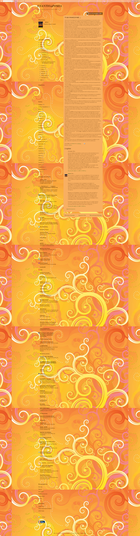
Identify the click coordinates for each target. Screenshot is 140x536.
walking (40, 498)
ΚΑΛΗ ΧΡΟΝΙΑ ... (45, 59)
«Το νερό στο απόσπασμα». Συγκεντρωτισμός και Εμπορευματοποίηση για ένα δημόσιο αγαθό (49, 477)
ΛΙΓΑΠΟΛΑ (42, 390)
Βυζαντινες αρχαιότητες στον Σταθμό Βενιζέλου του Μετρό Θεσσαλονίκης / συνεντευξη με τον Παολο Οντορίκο (48, 381)
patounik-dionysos (44, 291)
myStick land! (43, 282)
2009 (41, 48)
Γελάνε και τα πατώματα (45, 296)
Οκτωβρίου (44, 54)
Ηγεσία (40, 132)
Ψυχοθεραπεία (41, 169)
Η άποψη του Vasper (45, 365)
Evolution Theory (44, 229)
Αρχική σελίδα (82, 215)
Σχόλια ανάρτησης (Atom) (85, 219)
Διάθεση (40, 118)
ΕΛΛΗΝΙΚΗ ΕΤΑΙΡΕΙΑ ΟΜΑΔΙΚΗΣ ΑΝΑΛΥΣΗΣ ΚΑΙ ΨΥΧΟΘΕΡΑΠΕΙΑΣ (48, 362)
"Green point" (43, 179)
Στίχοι (39, 155)
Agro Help (42, 200)
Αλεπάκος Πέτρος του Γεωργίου (48, 322)
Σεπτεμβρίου (44, 56)
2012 (41, 42)
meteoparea (43, 276)
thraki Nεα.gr (43, 308)
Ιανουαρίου (44, 77)
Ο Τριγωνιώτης (43, 413)
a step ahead (41, 496)
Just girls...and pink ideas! (45, 273)
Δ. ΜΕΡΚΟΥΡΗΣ (44, 345)
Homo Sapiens (43, 252)
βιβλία (39, 109)
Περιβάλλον (41, 148)
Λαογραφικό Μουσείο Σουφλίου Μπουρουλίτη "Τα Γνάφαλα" (48, 386)
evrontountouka (44, 232)
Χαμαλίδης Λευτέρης (45, 475)
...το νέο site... (43, 292)
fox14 (41, 240)
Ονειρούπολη (43, 401)
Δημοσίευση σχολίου (70, 209)
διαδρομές (40, 116)
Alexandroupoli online (45, 204)
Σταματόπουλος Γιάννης (46, 456)
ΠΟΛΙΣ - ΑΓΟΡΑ (43, 427)
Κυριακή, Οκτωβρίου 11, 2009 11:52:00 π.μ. (77, 170)
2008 (41, 80)
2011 (41, 44)
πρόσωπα (40, 150)
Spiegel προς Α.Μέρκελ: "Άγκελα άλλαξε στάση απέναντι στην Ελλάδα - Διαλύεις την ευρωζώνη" (48, 191)
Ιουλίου (43, 65)
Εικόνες (40, 123)
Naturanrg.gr (43, 286)
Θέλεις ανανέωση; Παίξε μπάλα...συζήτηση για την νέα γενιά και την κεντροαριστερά (48, 255)
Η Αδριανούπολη (43, 370)
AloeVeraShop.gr (44, 212)
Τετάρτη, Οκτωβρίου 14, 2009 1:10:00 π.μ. (77, 206)
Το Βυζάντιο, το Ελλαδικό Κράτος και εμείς (49, 343)
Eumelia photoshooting (45, 306)
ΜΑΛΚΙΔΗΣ (42, 396)
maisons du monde (45, 272)
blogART (42, 217)
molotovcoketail (76, 533)
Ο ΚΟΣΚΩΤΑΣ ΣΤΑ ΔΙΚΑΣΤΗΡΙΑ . (47, 330)
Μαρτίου (43, 73)
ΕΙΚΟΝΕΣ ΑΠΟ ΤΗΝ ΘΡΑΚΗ (46, 356)
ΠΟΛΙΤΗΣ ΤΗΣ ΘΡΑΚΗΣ (45, 432)
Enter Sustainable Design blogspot (48, 222)
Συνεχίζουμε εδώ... (44, 366)
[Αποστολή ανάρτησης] (84, 143)
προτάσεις (40, 153)
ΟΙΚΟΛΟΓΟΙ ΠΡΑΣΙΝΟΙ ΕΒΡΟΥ (47, 416)
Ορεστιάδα (40, 143)
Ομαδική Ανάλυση (42, 141)
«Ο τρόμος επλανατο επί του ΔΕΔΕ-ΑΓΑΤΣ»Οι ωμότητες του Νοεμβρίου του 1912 (48, 325)
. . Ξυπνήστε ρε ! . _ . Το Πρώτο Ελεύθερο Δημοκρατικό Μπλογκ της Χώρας (49, 187)
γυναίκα (40, 113)
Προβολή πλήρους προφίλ (50, 24)
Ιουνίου (43, 67)
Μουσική (40, 137)
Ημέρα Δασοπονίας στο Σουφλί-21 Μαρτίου (49, 387)
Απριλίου (43, 71)
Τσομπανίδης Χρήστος (45, 469)
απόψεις (70, 145)
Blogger (84, 533)
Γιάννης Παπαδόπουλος (46, 339)
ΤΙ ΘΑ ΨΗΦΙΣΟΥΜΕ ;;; (46, 57)
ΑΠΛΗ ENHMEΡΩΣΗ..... (45, 328)
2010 (41, 46)
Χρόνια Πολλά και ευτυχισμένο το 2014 (48, 201)
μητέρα (40, 134)
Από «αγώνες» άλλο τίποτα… (46, 460)
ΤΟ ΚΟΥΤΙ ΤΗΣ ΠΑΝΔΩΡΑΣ (46, 465)
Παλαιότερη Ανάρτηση (96, 215)
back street (41, 491)
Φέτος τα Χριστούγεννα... (45, 283)
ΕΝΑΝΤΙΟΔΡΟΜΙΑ (49, 6)
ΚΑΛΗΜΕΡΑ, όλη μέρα (45, 379)
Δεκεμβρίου (44, 50)
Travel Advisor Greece (45, 319)
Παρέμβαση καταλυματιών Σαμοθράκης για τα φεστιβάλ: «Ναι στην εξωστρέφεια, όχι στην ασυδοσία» (49, 311)
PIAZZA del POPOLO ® (45, 295)
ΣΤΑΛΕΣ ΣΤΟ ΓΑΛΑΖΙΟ (45, 452)
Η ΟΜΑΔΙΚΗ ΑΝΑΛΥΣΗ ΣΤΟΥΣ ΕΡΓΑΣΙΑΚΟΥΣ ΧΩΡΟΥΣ (48, 62)
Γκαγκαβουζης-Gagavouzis (46, 341)
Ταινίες (39, 157)
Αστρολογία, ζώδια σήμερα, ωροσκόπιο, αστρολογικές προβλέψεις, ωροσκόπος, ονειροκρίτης (47, 334)
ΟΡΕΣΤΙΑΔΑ (41, 511)
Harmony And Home (45, 248)
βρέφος (40, 111)
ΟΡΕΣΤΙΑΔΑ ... (41, 506)
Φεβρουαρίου (44, 75)
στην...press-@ (43, 459)
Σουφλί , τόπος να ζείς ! (46, 446)
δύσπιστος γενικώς (45, 353)
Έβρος (39, 120)
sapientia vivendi (44, 299)
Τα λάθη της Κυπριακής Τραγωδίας (47, 424)
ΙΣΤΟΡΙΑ (42, 369)
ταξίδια (39, 160)
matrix (39, 171)
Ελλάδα (40, 125)
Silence (40, 489)
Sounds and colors (44, 304)
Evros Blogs (43, 237)
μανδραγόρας (43, 400)
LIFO (41, 269)
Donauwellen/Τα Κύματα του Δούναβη (48, 264)
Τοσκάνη (40, 162)
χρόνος (40, 164)
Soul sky (40, 486)
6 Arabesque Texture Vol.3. (45, 453)
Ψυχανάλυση (41, 167)
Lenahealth (43, 267)
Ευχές (39, 130)
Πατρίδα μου (43, 423)
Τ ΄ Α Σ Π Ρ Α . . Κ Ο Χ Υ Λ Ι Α (47, 463)
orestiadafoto (43, 288)
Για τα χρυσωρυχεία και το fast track (47, 417)
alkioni (69, 173)
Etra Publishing (44, 226)
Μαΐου (42, 69)
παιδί (39, 146)
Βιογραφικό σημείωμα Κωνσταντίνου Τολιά (49, 224)
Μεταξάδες (42, 404)
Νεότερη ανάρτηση (69, 215)
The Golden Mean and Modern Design (48, 249)
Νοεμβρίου (43, 52)
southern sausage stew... (45, 260)
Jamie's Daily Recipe (45, 259)
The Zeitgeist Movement (45, 466)
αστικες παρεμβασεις (43, 106)
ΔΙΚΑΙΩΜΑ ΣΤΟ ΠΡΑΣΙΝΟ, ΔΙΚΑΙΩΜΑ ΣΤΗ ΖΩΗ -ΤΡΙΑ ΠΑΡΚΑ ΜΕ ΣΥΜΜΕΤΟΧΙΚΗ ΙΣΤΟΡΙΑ (48, 182)
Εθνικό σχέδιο (43, 397)
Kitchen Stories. (44, 263)
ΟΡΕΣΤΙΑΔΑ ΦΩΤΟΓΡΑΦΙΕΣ (45, 508)
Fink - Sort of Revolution (45, 316)
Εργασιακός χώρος (42, 127)
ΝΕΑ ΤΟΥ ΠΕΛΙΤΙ (44, 438)
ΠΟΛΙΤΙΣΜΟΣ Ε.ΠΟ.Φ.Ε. (45, 437)
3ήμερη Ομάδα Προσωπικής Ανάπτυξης (48, 444)
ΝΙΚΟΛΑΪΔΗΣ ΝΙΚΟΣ (45, 408)
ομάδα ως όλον (41, 139)
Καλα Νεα (42, 373)
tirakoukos (42, 315)
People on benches (42, 493)
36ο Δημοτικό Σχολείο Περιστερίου (48, 195)
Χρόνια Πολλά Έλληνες (45, 405)
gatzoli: (42, 243)
